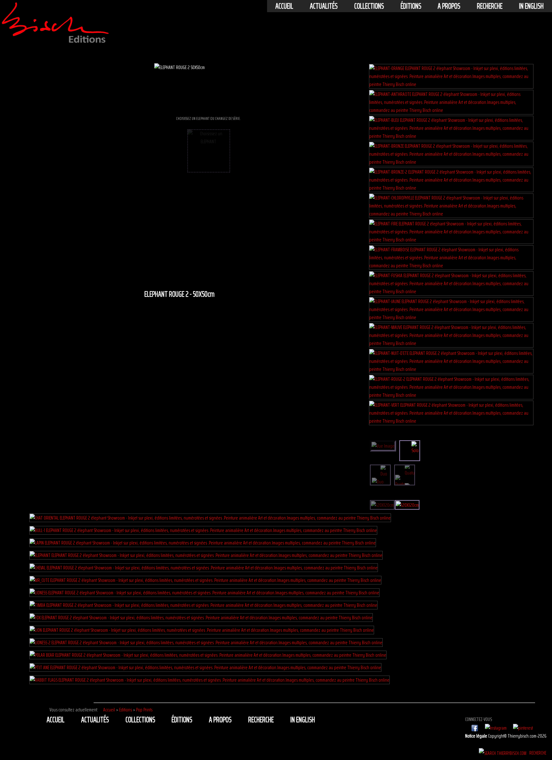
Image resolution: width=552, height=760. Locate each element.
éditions (411, 6)
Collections (369, 6)
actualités (324, 6)
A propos (449, 6)
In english (531, 6)
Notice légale (476, 736)
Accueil (284, 6)
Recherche (489, 6)
